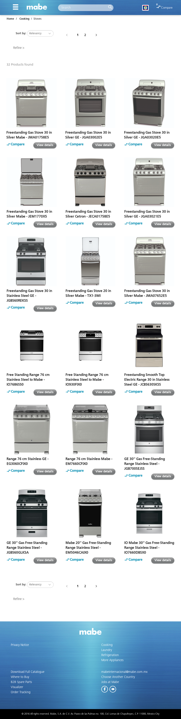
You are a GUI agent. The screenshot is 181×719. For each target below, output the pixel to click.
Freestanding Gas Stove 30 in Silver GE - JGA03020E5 (147, 135)
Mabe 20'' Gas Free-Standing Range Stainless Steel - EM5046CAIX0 (88, 547)
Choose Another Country (118, 677)
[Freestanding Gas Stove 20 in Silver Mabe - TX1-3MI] (91, 261)
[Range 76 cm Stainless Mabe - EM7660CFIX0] (91, 429)
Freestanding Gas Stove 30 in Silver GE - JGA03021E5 (147, 214)
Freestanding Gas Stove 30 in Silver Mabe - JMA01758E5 (29, 135)
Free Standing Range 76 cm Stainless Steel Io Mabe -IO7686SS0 (28, 379)
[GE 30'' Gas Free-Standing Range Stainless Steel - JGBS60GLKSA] (32, 513)
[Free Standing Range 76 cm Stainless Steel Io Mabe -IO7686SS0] (32, 345)
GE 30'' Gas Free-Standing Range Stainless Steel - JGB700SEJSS (144, 463)
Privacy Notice (20, 645)
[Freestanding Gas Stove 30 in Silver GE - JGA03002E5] (90, 103)
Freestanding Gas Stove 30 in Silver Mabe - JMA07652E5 (147, 293)
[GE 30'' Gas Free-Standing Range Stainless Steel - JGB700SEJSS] (149, 429)
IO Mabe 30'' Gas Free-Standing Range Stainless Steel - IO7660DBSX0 (149, 547)
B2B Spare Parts (21, 682)
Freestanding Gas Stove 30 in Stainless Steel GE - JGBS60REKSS (29, 295)
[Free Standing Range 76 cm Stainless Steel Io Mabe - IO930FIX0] (91, 345)
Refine (17, 47)
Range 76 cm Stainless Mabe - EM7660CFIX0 (89, 461)
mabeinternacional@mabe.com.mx (124, 672)
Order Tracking (20, 692)
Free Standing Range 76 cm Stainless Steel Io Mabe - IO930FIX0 (87, 379)
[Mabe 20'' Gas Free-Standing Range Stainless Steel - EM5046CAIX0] (91, 513)
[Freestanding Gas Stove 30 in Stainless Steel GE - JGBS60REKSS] (32, 261)
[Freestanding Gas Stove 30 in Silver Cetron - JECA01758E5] (91, 182)
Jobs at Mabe (110, 682)
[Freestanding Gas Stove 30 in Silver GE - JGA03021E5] (149, 182)
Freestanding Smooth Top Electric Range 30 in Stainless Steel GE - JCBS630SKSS (147, 379)
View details (45, 145)
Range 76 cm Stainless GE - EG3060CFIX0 (28, 461)
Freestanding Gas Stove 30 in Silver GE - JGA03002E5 (88, 135)
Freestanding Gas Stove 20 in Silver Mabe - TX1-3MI (88, 293)
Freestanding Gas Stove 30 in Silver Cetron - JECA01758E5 (88, 214)
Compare (167, 7)
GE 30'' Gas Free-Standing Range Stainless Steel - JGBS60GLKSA (27, 547)
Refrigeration (110, 655)
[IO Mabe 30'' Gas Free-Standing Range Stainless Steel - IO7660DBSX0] (149, 513)
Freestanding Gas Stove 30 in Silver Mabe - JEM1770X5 (29, 214)
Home (10, 19)
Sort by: (21, 33)
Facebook (105, 688)
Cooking (24, 19)
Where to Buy (20, 677)
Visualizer (17, 687)
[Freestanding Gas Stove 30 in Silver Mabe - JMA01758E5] (31, 103)
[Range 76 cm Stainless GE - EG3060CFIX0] (32, 429)
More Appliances (112, 660)
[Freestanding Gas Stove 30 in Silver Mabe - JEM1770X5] (32, 182)
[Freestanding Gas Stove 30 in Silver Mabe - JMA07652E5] (149, 261)
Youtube (113, 688)
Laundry (106, 650)
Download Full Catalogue (27, 672)
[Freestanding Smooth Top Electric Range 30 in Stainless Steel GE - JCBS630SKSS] (149, 345)
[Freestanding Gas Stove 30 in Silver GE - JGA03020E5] (149, 103)
